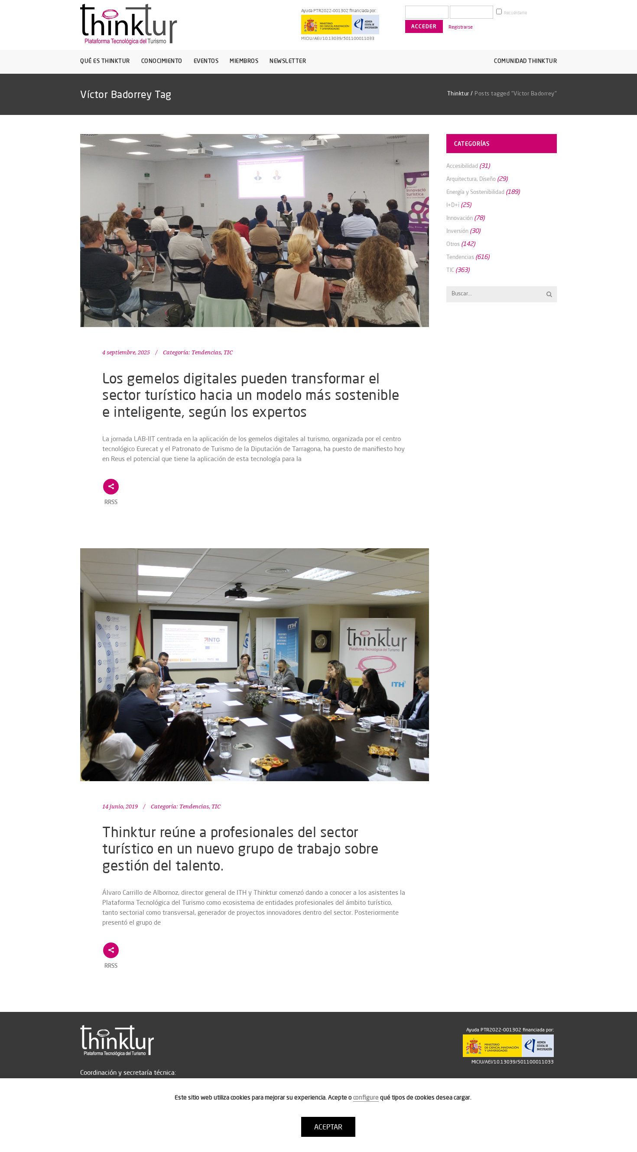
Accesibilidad (462, 165)
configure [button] (366, 1097)
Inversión (457, 230)
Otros (453, 243)
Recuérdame (515, 13)
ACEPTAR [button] (328, 1127)
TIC (228, 352)
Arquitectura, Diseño (471, 178)
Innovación (459, 217)
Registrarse (460, 27)
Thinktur (458, 93)
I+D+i (452, 204)
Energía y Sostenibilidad (475, 191)
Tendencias (206, 352)
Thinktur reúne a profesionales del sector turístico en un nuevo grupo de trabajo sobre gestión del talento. (240, 848)
